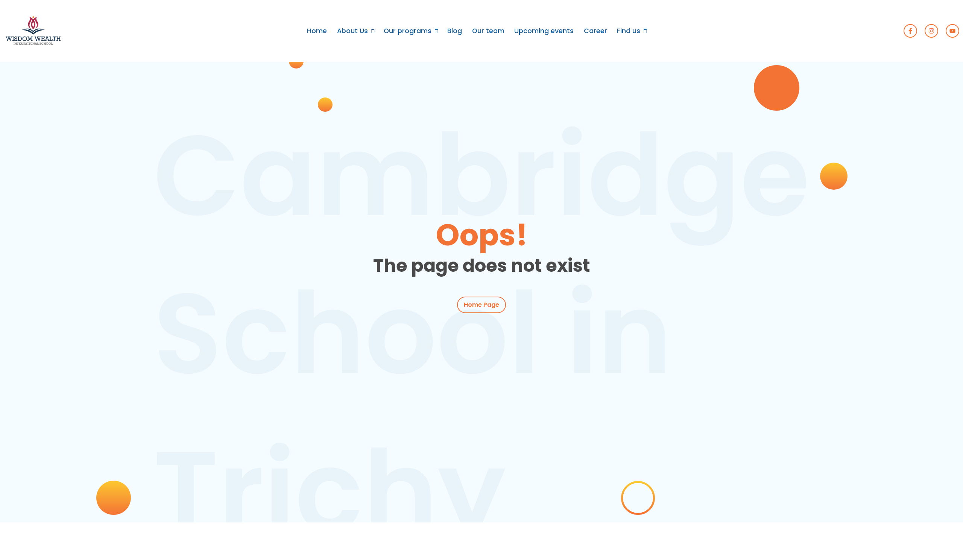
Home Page (481, 304)
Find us (628, 30)
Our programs (407, 30)
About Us (352, 30)
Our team (488, 30)
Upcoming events (544, 30)
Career (595, 30)
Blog (454, 30)
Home (317, 30)
